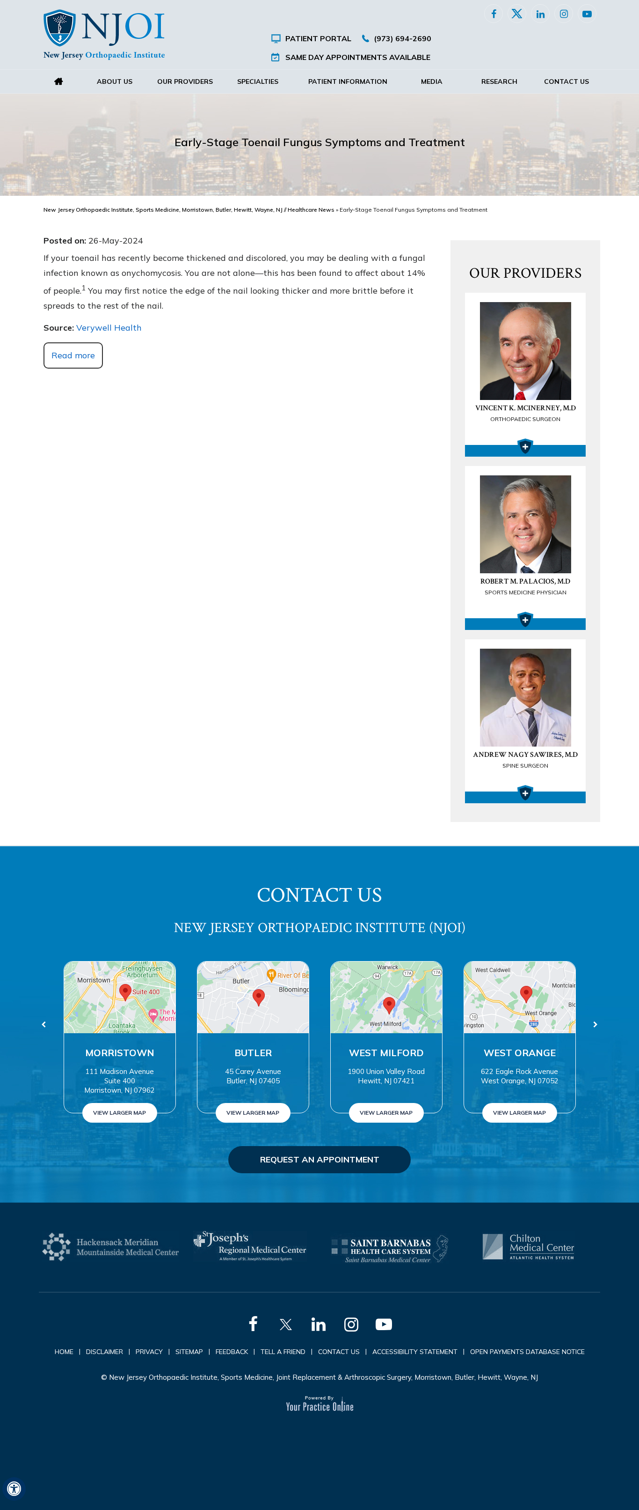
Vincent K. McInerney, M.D (525, 412)
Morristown (119, 1052)
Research (499, 81)
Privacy (149, 1351)
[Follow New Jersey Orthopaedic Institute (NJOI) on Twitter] (517, 13)
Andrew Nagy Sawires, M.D (525, 759)
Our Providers (185, 81)
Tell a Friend (283, 1351)
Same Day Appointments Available (357, 57)
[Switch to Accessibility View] (14, 1489)
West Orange (520, 1052)
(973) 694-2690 (402, 38)
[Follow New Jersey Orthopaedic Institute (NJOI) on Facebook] (493, 13)
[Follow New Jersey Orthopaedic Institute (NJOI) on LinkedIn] (540, 13)
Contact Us (566, 81)
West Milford (386, 1052)
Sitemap (189, 1351)
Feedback (232, 1351)
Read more (73, 355)
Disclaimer (104, 1351)
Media (432, 81)
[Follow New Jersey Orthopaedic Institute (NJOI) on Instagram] (564, 13)
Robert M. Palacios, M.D (525, 586)
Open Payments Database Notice (527, 1351)
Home (58, 81)
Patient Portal (318, 38)
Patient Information (347, 81)
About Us (114, 81)
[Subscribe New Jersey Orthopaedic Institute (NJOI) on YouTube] (587, 13)
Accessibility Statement (414, 1351)
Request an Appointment (319, 1159)
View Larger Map (119, 1112)
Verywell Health (109, 327)
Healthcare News (311, 209)
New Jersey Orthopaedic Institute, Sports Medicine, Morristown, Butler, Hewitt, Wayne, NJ (163, 209)
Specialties (257, 81)
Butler (253, 1052)
